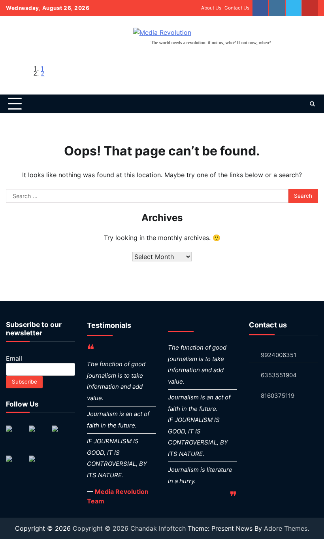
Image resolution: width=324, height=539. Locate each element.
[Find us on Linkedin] (61, 435)
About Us (211, 8)
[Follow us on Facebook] (15, 435)
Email (14, 358)
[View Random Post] (298, 104)
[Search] (312, 104)
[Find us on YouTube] (15, 465)
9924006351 (278, 355)
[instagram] (277, 8)
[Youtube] (310, 8)
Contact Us (236, 8)
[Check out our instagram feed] (38, 465)
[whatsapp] (293, 8)
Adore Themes (285, 528)
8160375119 (277, 395)
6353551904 (279, 375)
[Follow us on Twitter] (38, 435)
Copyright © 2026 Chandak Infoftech (130, 528)
